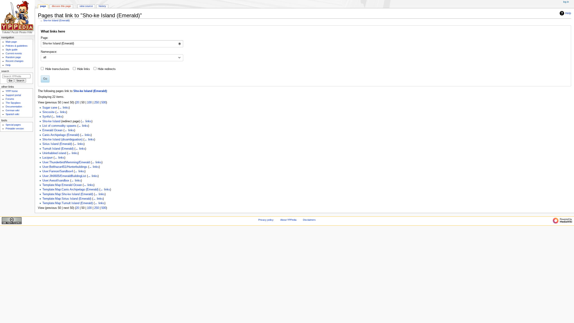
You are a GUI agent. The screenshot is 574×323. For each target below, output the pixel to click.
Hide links (83, 69)
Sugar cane (49, 107)
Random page (13, 57)
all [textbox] (44, 57)
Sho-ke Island (51, 121)
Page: (44, 37)
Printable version (15, 128)
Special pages (13, 124)
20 (77, 102)
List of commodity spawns (59, 125)
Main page (11, 41)
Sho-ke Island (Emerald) (56, 20)
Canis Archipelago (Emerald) (60, 135)
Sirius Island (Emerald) (57, 144)
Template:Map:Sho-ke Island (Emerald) (67, 194)
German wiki (12, 110)
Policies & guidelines (17, 45)
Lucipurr (47, 157)
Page (43, 6)
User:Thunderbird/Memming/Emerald (66, 162)
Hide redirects (107, 69)
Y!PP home (12, 91)
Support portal (13, 95)
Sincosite (48, 112)
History (102, 6)
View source (86, 6)
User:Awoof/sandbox (55, 180)
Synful (46, 116)
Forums (10, 99)
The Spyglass (13, 102)
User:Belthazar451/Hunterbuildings (64, 166)
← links (64, 107)
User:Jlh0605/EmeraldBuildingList (64, 176)
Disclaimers (309, 219)
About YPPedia (288, 219)
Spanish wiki (12, 114)
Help (568, 13)
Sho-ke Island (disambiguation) (62, 139)
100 (89, 102)
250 (96, 102)
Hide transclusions (57, 69)
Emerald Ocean (52, 130)
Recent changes (15, 61)
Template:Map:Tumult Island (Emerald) (67, 203)
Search (5, 71)
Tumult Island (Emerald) (58, 148)
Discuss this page (61, 6)
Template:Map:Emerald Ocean (62, 185)
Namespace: (49, 51)
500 (103, 102)
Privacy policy (266, 219)
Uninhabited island (54, 153)
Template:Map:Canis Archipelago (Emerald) (70, 189)
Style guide (11, 49)
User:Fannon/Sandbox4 (57, 171)
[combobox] (112, 43)
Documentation (14, 106)
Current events (14, 53)
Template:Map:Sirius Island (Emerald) (66, 198)
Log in (566, 1)
